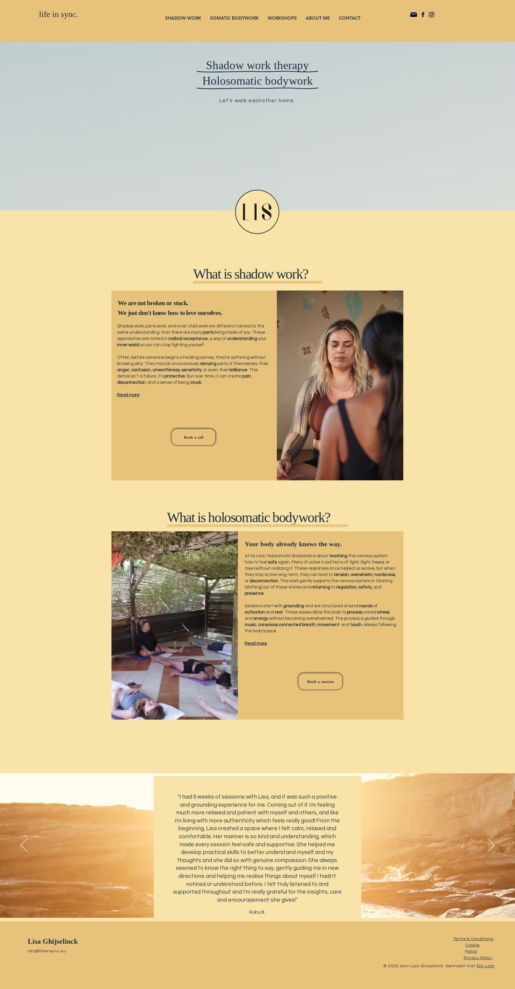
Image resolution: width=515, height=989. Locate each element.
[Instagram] (431, 14)
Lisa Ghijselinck (53, 941)
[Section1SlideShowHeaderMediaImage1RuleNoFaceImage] (258, 903)
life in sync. (58, 14)
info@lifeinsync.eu (47, 951)
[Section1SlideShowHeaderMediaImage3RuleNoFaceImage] (272, 903)
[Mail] (414, 14)
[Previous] (24, 846)
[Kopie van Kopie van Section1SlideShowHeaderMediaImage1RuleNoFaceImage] (243, 903)
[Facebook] (422, 14)
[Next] (491, 846)
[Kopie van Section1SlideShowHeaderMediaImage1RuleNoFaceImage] (250, 903)
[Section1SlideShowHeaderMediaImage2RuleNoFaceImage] (265, 903)
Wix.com (485, 966)
